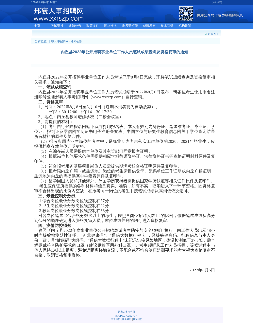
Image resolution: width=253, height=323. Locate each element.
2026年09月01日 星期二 (44, 2)
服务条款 (127, 319)
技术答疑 (167, 25)
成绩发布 (149, 25)
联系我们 (137, 319)
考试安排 (57, 25)
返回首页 (213, 33)
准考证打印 (130, 25)
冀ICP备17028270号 (126, 315)
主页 (37, 25)
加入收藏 (217, 2)
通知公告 (75, 25)
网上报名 (110, 25)
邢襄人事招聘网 (58, 41)
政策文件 (92, 25)
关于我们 (115, 319)
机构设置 (184, 25)
